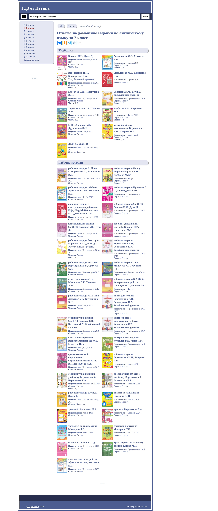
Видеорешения (31, 60)
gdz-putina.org (32, 506)
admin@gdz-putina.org (136, 506)
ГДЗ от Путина (36, 8)
